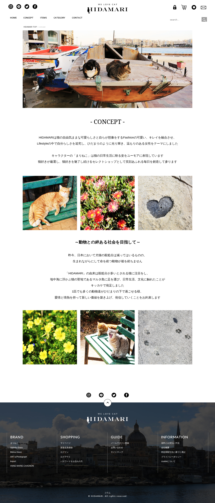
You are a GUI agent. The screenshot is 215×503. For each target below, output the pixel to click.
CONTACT (77, 17)
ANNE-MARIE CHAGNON (22, 466)
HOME (13, 17)
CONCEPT (28, 17)
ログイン (64, 452)
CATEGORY (59, 17)
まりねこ (14, 443)
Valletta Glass (16, 447)
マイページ (65, 443)
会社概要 (165, 447)
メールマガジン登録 (120, 443)
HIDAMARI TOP (30, 27)
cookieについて (168, 461)
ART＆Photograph (18, 457)
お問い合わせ (117, 447)
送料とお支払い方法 (170, 443)
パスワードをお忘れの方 (71, 461)
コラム (107, 493)
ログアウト (65, 457)
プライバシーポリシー (171, 457)
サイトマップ (117, 452)
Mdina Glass (16, 452)
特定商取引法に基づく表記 (173, 452)
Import (13, 461)
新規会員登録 (66, 447)
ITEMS (43, 17)
